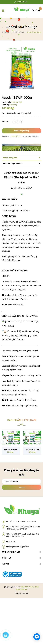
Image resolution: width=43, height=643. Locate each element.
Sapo (26, 593)
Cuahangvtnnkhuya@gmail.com (17, 547)
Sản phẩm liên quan (21, 420)
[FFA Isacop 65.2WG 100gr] (11, 438)
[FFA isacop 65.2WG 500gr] (32, 438)
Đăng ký (21, 487)
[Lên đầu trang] (37, 628)
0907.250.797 (22, 2)
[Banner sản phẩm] (21, 147)
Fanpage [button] (5, 564)
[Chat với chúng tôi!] (36, 636)
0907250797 (16, 136)
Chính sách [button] (7, 558)
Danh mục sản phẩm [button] (11, 552)
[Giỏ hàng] (39, 11)
